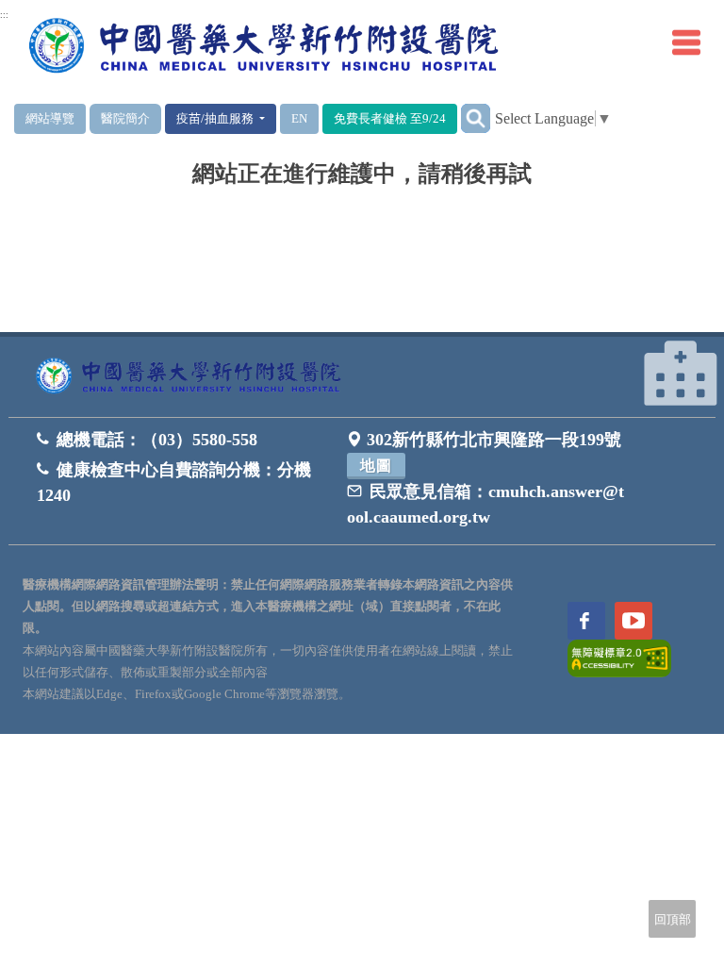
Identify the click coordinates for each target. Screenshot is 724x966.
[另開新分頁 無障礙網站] (619, 657)
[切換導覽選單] (686, 42)
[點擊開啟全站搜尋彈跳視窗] (475, 118)
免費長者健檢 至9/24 (390, 118)
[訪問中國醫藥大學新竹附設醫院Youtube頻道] (633, 621)
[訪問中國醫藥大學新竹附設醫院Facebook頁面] (586, 621)
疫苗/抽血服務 (216, 118)
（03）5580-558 (199, 439)
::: (4, 15)
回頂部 (672, 919)
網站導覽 (49, 118)
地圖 (376, 466)
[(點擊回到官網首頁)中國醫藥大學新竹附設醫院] (192, 377)
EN (299, 118)
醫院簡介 (125, 118)
